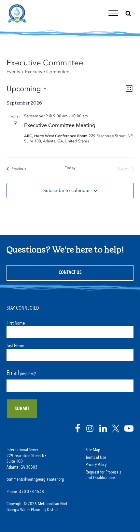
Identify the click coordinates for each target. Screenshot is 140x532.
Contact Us (70, 272)
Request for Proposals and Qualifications (103, 475)
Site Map (93, 450)
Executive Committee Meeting (59, 125)
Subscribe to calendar (66, 190)
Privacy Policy (96, 465)
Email (21, 373)
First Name (16, 323)
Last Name (15, 345)
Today (70, 168)
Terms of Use (96, 457)
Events (13, 71)
